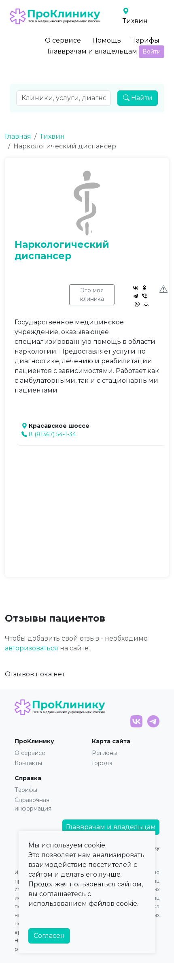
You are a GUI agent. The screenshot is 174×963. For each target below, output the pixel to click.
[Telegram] (135, 296)
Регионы (104, 753)
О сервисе (63, 40)
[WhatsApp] (137, 304)
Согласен (49, 935)
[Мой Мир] (146, 304)
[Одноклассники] (144, 288)
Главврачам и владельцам (92, 51)
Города (102, 763)
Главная (18, 136)
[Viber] (144, 296)
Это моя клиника (92, 294)
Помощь (106, 40)
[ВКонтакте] (135, 288)
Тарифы (145, 40)
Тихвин (52, 136)
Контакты (28, 763)
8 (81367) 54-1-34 (52, 434)
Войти (151, 51)
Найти (141, 98)
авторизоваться (31, 648)
